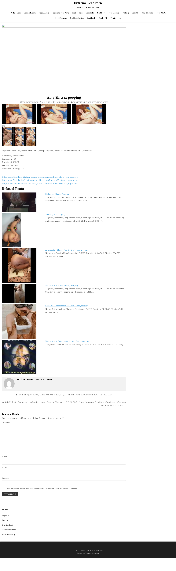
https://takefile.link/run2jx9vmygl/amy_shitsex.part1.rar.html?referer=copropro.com (40, 177)
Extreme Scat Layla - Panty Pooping (61, 285)
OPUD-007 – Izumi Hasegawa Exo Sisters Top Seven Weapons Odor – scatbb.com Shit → (96, 404)
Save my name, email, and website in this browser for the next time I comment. (41, 488)
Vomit (113, 18)
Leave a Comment (62, 102)
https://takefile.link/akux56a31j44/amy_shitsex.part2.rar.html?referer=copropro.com (40, 180)
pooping (53, 395)
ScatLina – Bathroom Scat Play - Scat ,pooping (66, 305)
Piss (81, 13)
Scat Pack (91, 18)
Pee (40, 395)
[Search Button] (119, 18)
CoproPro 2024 (78, 102)
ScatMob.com (30, 13)
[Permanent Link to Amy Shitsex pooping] (64, 59)
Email (5, 467)
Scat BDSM (161, 13)
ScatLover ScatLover (30, 102)
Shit (61, 395)
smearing (90, 395)
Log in (5, 520)
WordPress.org (8, 534)
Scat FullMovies (77, 18)
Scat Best (101, 13)
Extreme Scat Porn (88, 3)
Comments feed (9, 529)
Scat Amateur (147, 13)
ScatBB (105, 102)
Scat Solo (90, 13)
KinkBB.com (44, 13)
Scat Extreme (97, 102)
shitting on (76, 395)
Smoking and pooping (55, 214)
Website (5, 478)
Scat (74, 13)
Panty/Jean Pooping (31, 395)
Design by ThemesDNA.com (88, 553)
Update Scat (15, 13)
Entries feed (7, 525)
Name (5, 456)
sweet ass (98, 395)
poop (47, 395)
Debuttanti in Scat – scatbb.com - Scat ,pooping (67, 341)
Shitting (67, 395)
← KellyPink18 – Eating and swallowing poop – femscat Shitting (32, 402)
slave (83, 395)
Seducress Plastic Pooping (57, 194)
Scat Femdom (61, 18)
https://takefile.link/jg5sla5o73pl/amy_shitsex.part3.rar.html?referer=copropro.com (39, 183)
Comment (7, 422)
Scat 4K (135, 13)
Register (5, 515)
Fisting (126, 13)
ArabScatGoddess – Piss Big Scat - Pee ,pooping (67, 250)
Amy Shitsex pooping (64, 97)
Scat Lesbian (113, 13)
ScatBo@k (103, 18)
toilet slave (107, 395)
